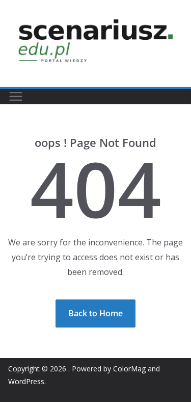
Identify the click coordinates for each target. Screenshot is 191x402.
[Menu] (15, 96)
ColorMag (129, 368)
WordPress (26, 381)
